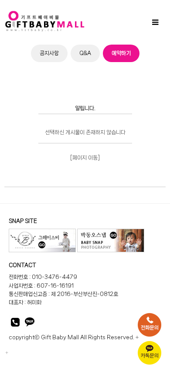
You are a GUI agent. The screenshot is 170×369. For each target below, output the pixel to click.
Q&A (85, 53)
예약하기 (121, 53)
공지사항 (49, 53)
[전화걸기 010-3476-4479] (15, 324)
